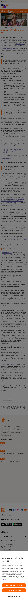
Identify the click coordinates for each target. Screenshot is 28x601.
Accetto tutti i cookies (14, 585)
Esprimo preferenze (13, 596)
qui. (3, 579)
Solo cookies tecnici (14, 590)
